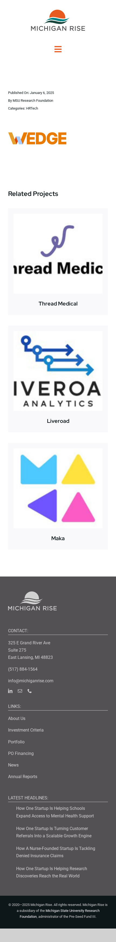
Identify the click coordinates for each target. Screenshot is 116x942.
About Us (16, 718)
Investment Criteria (26, 730)
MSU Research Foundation (33, 101)
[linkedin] (10, 691)
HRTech (32, 108)
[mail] (20, 691)
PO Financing (21, 753)
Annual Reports (22, 776)
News (13, 765)
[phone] (30, 691)
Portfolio (16, 741)
